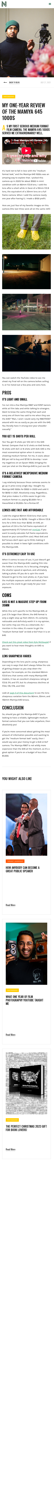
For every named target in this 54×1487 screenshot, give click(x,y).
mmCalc (36, 529)
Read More (10, 905)
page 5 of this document (22, 693)
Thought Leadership (15, 861)
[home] (4, 4)
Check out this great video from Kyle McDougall (25, 642)
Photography (9, 96)
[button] (50, 4)
